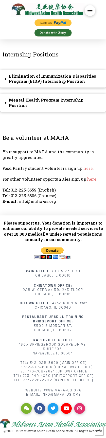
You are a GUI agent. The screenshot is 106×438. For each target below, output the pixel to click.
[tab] (53, 79)
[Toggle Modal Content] (90, 10)
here (88, 168)
